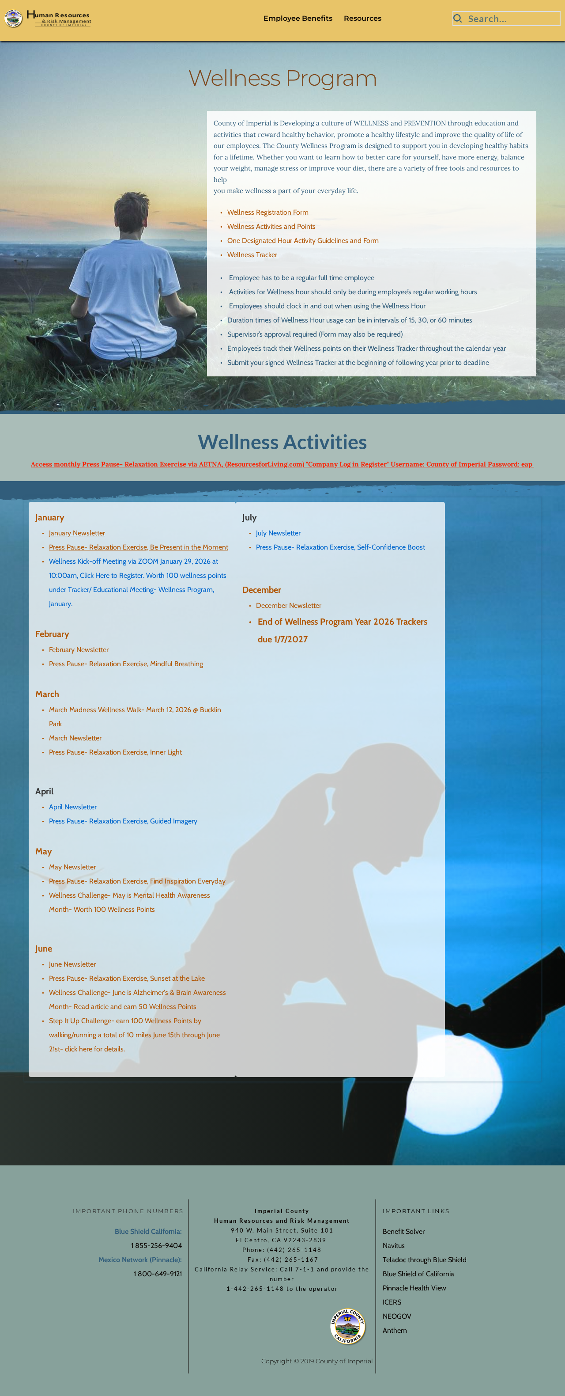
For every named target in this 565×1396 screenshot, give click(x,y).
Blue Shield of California (419, 1274)
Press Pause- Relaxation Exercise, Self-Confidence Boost (341, 547)
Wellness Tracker (252, 254)
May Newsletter (72, 867)
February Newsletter (79, 649)
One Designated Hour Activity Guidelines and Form (303, 240)
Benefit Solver (404, 1231)
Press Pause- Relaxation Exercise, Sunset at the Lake (127, 978)
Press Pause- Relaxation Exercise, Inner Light (115, 752)
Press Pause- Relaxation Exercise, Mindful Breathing (127, 664)
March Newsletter (75, 738)
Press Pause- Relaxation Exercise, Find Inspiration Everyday (137, 881)
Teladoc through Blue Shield (425, 1260)
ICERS (392, 1302)
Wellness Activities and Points (271, 226)
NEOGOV (397, 1316)
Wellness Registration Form (268, 212)
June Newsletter (72, 964)
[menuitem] (298, 18)
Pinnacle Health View (414, 1288)
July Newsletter (278, 533)
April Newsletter (73, 807)
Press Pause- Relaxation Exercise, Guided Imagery (123, 821)
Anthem (396, 1330)
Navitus (394, 1245)
